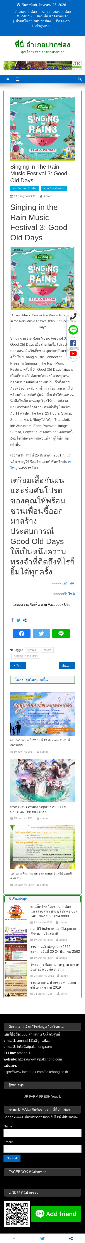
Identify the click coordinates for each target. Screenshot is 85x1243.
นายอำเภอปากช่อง (56, 11)
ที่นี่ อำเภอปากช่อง (42, 45)
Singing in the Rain (25, 655)
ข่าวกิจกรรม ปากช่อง (25, 188)
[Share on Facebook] (12, 620)
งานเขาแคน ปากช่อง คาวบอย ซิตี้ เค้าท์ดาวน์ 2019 (53, 985)
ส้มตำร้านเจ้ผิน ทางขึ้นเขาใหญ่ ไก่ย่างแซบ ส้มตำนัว (68, 665)
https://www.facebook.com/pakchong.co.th (35, 1072)
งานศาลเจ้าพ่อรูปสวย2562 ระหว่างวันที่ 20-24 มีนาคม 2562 (55, 949)
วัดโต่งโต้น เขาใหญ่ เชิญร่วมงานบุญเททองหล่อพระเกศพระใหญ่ (21, 665)
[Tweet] (18, 620)
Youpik (56, 1096)
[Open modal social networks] (24, 620)
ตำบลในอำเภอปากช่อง (33, 21)
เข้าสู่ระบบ (43, 26)
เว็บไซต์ (69, 594)
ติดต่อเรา (63, 21)
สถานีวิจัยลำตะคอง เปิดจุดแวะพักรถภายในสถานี (53, 931)
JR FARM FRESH (37, 1096)
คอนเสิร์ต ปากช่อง (54, 188)
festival (32, 650)
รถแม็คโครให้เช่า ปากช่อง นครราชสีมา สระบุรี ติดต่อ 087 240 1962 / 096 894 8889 (53, 911)
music (47, 650)
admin (47, 196)
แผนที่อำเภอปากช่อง (52, 16)
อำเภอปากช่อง (25, 11)
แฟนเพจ (68, 583)
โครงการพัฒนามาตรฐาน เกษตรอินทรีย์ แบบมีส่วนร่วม (41, 876)
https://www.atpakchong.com (40, 1059)
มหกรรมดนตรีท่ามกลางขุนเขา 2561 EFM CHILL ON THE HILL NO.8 (38, 809)
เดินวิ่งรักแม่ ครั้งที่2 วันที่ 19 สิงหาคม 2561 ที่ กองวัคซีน (40, 742)
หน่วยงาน (24, 16)
